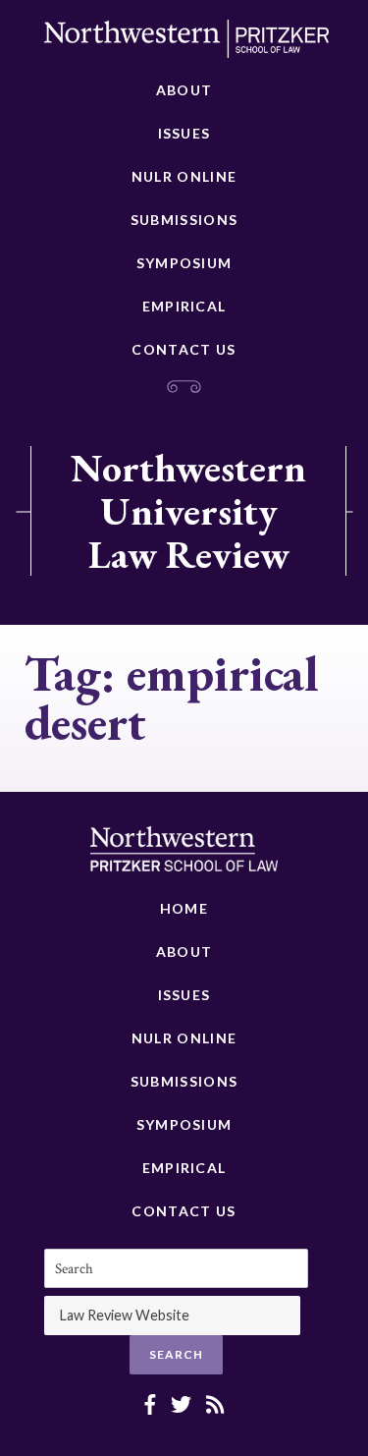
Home (184, 908)
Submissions (184, 219)
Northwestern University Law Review (188, 511)
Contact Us (183, 349)
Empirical (184, 306)
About (184, 90)
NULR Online (184, 176)
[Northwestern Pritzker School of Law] (186, 44)
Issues (184, 133)
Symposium (184, 262)
